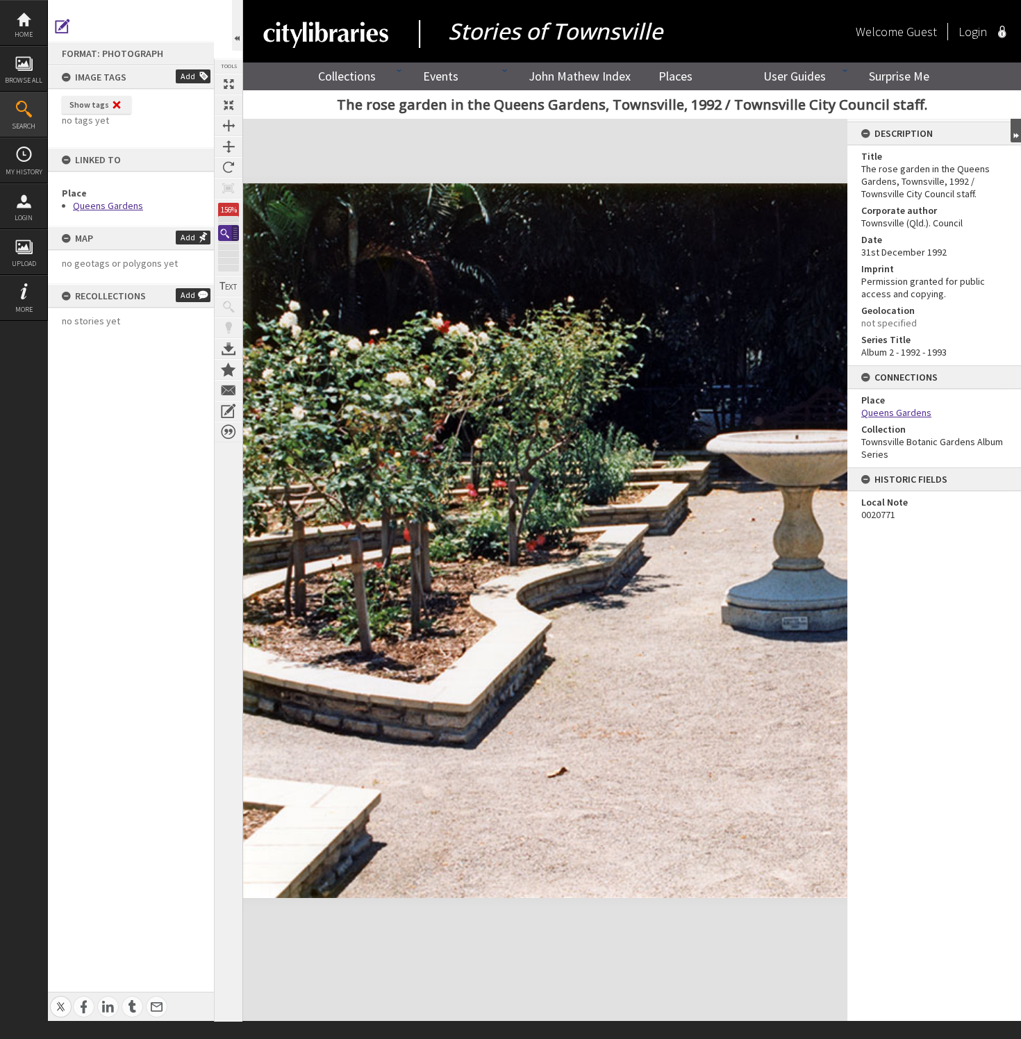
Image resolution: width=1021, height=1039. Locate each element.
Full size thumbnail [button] (228, 84)
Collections (347, 76)
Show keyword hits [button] (228, 307)
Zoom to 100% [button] (228, 188)
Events (440, 76)
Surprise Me (899, 76)
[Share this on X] (61, 999)
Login (24, 217)
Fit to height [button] (228, 146)
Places (675, 76)
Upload (24, 263)
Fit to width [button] (228, 125)
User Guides (794, 76)
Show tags (89, 104)
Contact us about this (228, 390)
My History (24, 171)
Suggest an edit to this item (62, 26)
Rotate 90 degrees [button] (228, 167)
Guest (921, 32)
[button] (228, 233)
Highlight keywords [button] (228, 327)
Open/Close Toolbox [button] (237, 25)
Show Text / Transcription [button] (228, 286)
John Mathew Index (580, 76)
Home (24, 34)
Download (228, 348)
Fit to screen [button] (228, 104)
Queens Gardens (108, 205)
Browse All (23, 80)
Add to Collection (228, 369)
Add (188, 76)
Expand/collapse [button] (1016, 130)
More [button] (24, 309)
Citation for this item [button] (228, 432)
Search (23, 126)
